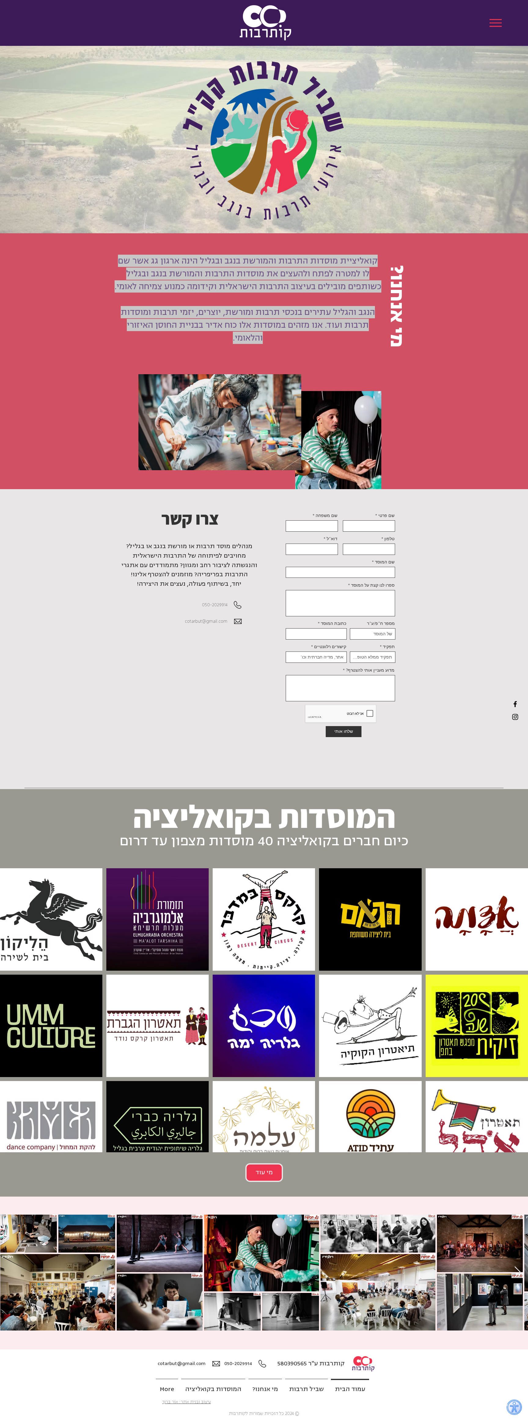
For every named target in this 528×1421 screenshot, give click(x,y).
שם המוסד (384, 562)
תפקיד (389, 646)
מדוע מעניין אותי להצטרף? (370, 670)
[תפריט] (495, 23)
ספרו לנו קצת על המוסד (372, 585)
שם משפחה (326, 515)
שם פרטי (386, 515)
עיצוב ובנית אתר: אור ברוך (186, 1402)
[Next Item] (517, 1272)
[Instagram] (515, 717)
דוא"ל (332, 539)
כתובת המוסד (333, 623)
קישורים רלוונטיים (330, 646)
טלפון (389, 539)
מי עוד (264, 1172)
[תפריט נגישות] (514, 1407)
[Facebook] (515, 704)
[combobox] (316, 634)
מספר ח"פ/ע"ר (381, 623)
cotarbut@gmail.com (206, 621)
